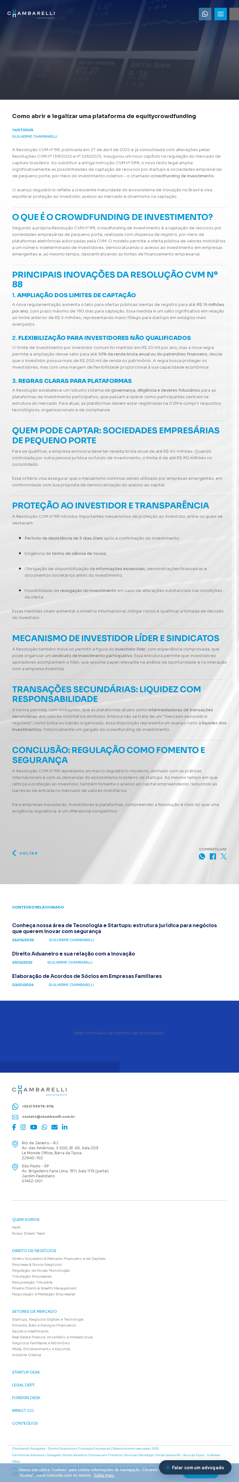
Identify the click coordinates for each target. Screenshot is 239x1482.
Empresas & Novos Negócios (37, 1264)
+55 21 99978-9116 (37, 1106)
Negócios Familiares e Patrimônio (41, 1343)
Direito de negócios (34, 1251)
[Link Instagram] (23, 1127)
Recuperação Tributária (32, 1282)
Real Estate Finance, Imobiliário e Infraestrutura (52, 1337)
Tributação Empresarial (32, 1276)
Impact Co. (23, 1410)
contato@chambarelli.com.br (48, 1117)
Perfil (16, 1227)
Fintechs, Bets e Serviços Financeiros (44, 1325)
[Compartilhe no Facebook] (213, 856)
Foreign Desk (26, 1398)
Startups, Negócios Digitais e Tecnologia (47, 1319)
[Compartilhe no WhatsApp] (202, 856)
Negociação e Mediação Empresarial (43, 1294)
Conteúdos (25, 1423)
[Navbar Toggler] (220, 14)
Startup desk (26, 1372)
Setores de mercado (34, 1311)
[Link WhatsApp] (44, 1127)
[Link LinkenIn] (65, 1127)
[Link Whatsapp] (205, 14)
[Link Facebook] (14, 1127)
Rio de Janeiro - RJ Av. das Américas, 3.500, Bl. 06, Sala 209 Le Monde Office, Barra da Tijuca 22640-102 (60, 1150)
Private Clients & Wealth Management (44, 1288)
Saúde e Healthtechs (30, 1331)
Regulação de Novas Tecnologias (41, 1270)
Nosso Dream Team (28, 1233)
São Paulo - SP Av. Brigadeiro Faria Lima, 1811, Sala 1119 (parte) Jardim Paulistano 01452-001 (65, 1173)
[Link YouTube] (33, 1127)
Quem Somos (26, 1220)
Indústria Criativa (26, 1355)
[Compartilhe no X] (224, 856)
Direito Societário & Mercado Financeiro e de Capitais (58, 1258)
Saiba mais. (104, 1475)
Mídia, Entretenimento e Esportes (41, 1349)
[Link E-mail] (54, 1127)
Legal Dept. (23, 1385)
